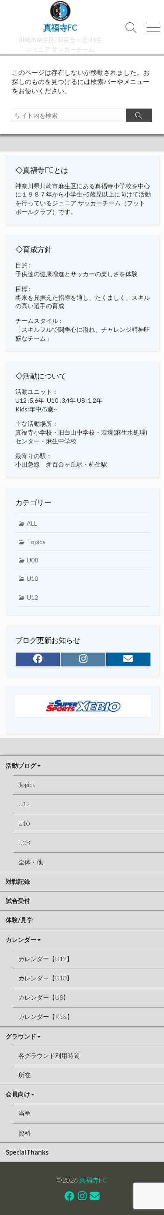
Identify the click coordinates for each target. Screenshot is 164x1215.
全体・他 (30, 862)
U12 (32, 597)
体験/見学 (19, 920)
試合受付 (18, 900)
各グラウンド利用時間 (49, 1055)
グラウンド (21, 1036)
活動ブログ (21, 765)
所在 (24, 1074)
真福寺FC (93, 1180)
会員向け (18, 1094)
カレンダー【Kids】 (45, 1016)
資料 (24, 1133)
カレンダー (21, 939)
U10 (32, 578)
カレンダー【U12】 (45, 958)
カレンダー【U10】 (45, 978)
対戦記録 (18, 881)
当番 (24, 1113)
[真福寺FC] (60, 10)
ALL (32, 523)
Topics (36, 541)
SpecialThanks (27, 1152)
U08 (32, 560)
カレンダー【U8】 (43, 997)
